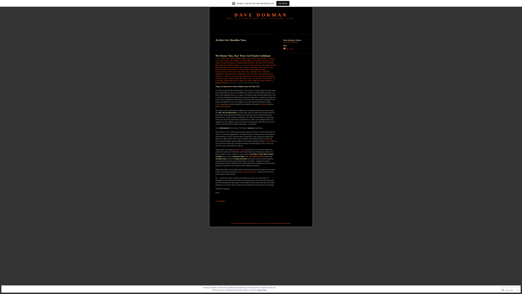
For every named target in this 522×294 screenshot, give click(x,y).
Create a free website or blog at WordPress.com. (246, 223)
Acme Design (250, 65)
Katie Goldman (234, 61)
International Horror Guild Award (235, 74)
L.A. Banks (225, 76)
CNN (260, 67)
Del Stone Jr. (233, 69)
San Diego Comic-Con (247, 78)
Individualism (219, 74)
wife (235, 95)
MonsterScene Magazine (266, 76)
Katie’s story (240, 150)
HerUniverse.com (221, 72)
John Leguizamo (263, 74)
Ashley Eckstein (270, 65)
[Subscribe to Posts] (284, 49)
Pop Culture (265, 61)
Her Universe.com (256, 156)
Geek (217, 61)
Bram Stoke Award (225, 67)
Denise (218, 104)
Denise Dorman (251, 58)
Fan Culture (270, 58)
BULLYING (225, 58)
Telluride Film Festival (231, 80)
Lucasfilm (243, 61)
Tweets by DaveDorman (290, 42)
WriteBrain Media (233, 65)
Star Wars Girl (260, 63)
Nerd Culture (256, 61)
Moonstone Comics (221, 78)
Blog (216, 67)
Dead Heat (225, 69)
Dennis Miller (262, 58)
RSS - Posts (289, 49)
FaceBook (262, 69)
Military (249, 61)
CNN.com (266, 67)
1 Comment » (220, 201)
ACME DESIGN (224, 107)
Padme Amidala (234, 78)
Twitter (241, 80)
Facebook (264, 104)
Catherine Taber (237, 67)
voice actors (248, 80)
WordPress (269, 80)
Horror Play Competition (249, 72)
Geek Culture (224, 61)
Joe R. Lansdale (252, 74)
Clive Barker (254, 67)
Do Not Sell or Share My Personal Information (276, 223)
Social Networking (241, 63)
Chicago (246, 67)
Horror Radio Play (264, 72)
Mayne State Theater (250, 76)
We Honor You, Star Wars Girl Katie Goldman (243, 55)
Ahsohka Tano (260, 65)
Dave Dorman (261, 14)
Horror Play (236, 72)
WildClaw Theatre (259, 80)
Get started (283, 3)
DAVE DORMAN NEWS (238, 58)
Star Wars (251, 63)
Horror (230, 72)
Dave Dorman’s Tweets (292, 40)
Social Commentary (228, 63)
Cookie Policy (262, 290)
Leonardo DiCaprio (236, 76)
